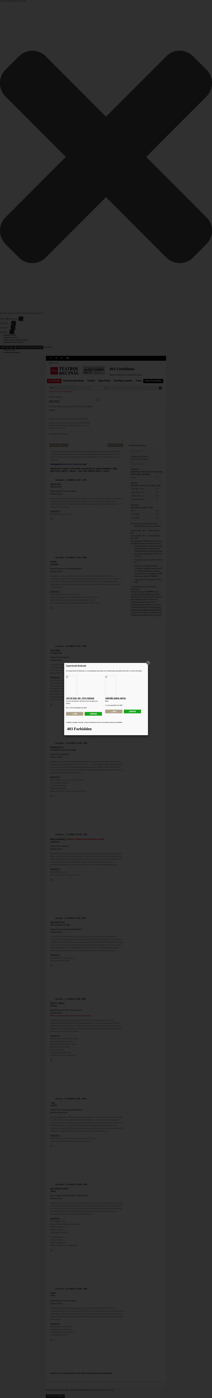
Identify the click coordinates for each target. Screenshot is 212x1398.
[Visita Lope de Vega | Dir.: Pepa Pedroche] (71, 695)
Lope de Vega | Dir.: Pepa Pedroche (80, 699)
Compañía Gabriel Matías (115, 699)
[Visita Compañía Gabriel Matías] (110, 695)
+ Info (74, 714)
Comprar (93, 714)
